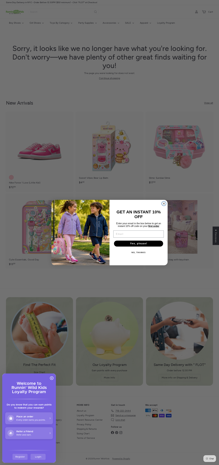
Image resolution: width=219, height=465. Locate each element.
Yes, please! (138, 243)
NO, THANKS (139, 252)
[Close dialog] (164, 203)
